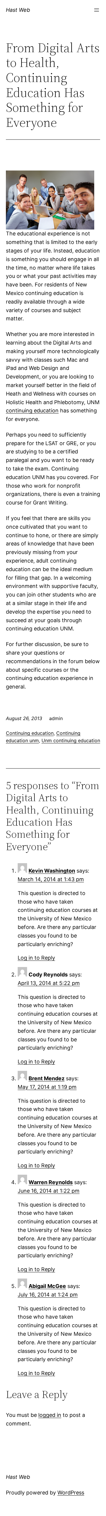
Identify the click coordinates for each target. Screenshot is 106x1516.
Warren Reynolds (51, 1182)
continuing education (32, 410)
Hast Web (18, 10)
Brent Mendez (46, 1078)
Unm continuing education (71, 740)
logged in (49, 1415)
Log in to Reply (36, 958)
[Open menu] (96, 10)
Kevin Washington (52, 871)
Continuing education (30, 733)
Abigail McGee (47, 1286)
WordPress (70, 1492)
